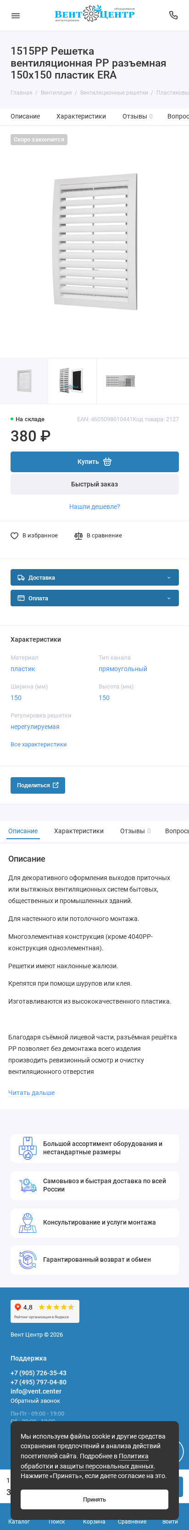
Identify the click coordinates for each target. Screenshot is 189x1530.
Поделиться (33, 785)
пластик (23, 668)
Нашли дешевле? (94, 506)
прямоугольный (123, 668)
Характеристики (81, 116)
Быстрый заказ (94, 484)
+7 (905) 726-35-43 (39, 1373)
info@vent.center (36, 1391)
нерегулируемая (35, 726)
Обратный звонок (35, 1400)
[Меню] (15, 15)
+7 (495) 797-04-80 (39, 1382)
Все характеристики (39, 744)
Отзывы (137, 116)
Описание (25, 116)
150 (16, 697)
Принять (94, 1499)
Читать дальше (31, 1092)
